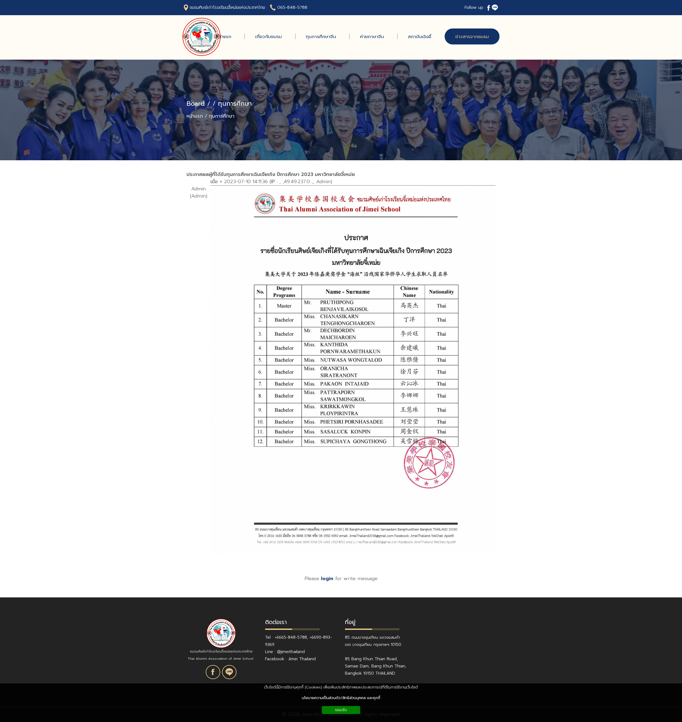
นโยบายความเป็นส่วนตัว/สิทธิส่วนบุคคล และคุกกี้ (341, 698)
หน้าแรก (194, 116)
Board (195, 103)
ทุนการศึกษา (235, 103)
